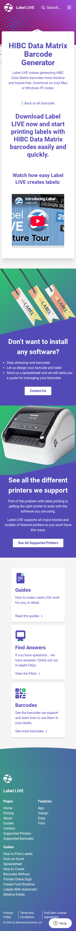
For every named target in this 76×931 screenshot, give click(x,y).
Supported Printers (17, 833)
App (41, 808)
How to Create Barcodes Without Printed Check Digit (17, 874)
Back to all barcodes (39, 103)
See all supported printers (38, 543)
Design (43, 813)
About (7, 818)
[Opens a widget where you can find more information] (60, 923)
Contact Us (38, 391)
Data (41, 818)
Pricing (8, 813)
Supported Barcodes (18, 839)
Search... (54, 7)
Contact (9, 828)
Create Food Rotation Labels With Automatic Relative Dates (20, 889)
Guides (8, 823)
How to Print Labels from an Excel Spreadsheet (18, 859)
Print (41, 823)
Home (7, 808)
